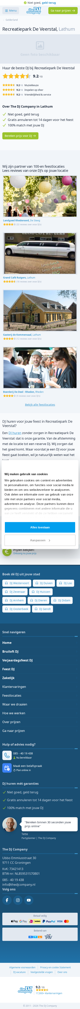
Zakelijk (8, 678)
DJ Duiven (46, 583)
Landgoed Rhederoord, (21, 220)
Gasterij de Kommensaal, (22, 334)
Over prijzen (11, 722)
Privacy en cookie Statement (55, 967)
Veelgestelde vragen (41, 972)
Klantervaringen (14, 687)
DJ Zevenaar (17, 592)
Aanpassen (37, 540)
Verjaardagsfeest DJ (17, 660)
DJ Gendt (44, 609)
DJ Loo (67, 583)
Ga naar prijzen (13, 731)
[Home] (33, 10)
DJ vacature (19, 972)
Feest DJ (8, 669)
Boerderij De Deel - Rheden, (23, 392)
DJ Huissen (43, 592)
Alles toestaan (40, 527)
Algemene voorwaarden (22, 967)
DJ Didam (63, 600)
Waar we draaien (14, 704)
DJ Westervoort (19, 583)
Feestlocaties (11, 695)
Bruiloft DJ (10, 651)
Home (6, 643)
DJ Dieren (40, 600)
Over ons (62, 972)
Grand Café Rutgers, (19, 277)
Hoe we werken (13, 713)
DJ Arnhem (16, 600)
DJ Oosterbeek (18, 609)
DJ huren (15, 433)
